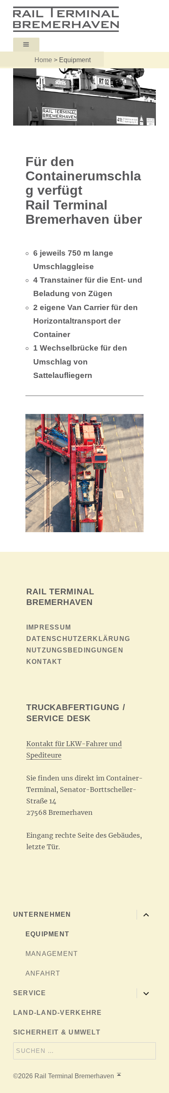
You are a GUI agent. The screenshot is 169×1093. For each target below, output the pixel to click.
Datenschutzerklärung (78, 638)
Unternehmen (42, 914)
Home (43, 59)
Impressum (48, 627)
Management (51, 953)
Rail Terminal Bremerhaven (74, 1076)
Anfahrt (43, 973)
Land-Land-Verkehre (57, 1012)
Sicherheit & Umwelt (56, 1032)
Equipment (47, 934)
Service (29, 993)
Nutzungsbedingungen (74, 650)
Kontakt (44, 661)
